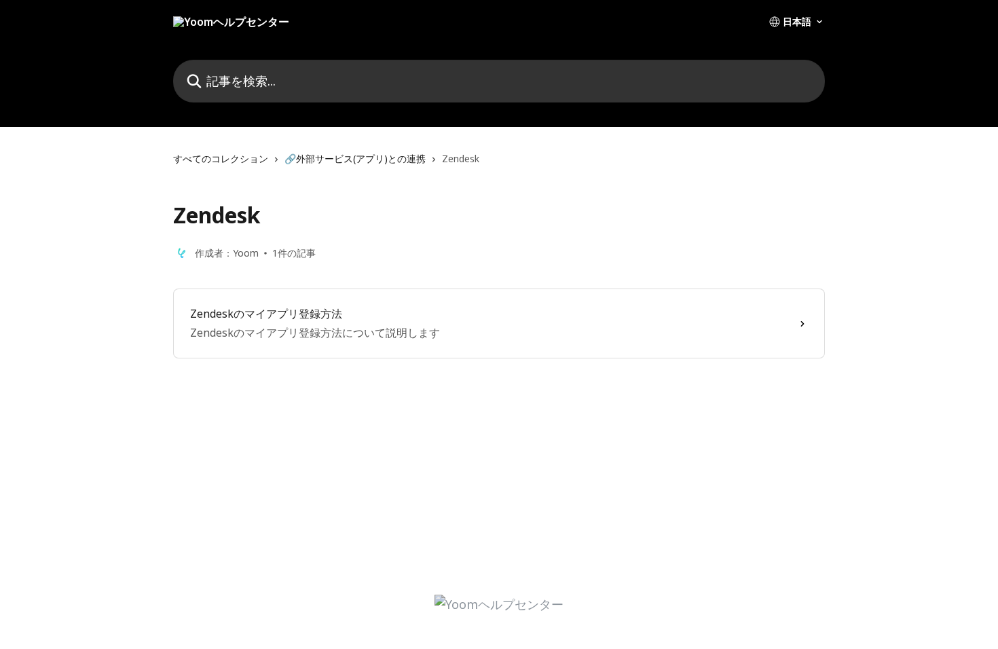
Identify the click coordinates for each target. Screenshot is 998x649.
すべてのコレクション (220, 158)
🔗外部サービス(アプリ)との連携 (355, 158)
